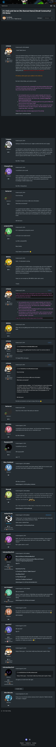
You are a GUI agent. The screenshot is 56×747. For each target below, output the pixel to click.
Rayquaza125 (8, 442)
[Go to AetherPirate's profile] (8, 518)
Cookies (34, 743)
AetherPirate (8, 513)
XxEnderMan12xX (8, 552)
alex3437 (8, 624)
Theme (22, 743)
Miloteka (8, 424)
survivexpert (8, 587)
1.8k (9, 526)
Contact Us (28, 743)
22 (9, 204)
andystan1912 (8, 226)
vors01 (8, 534)
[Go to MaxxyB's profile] (8, 494)
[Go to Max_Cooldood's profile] (8, 467)
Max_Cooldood (8, 462)
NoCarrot (8, 191)
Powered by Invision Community (28, 744)
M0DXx (8, 257)
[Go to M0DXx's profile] (8, 262)
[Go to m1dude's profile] (4, 18)
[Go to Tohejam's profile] (8, 144)
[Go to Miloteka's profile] (8, 429)
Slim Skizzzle (8, 692)
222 (9, 58)
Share (40, 18)
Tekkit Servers (17, 18)
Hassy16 (8, 606)
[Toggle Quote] (17, 346)
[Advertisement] (28, 33)
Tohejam (8, 139)
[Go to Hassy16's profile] (8, 611)
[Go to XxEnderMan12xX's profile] (8, 557)
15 (9, 152)
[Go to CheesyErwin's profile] (8, 171)
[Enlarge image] (30, 251)
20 (9, 454)
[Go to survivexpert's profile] (8, 592)
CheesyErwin (8, 166)
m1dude (10, 17)
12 (9, 564)
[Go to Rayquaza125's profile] (8, 447)
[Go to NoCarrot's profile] (8, 196)
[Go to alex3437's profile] (8, 629)
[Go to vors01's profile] (8, 539)
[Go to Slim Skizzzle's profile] (8, 697)
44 (9, 269)
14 (9, 238)
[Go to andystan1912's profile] (8, 231)
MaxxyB (8, 489)
